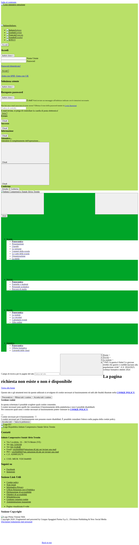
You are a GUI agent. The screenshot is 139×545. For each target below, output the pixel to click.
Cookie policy (13, 482)
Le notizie (107, 360)
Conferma (14, 189)
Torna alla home (8, 388)
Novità (106, 357)
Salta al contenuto (8, 2)
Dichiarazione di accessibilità (19, 492)
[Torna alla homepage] (69, 191)
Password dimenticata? (11, 66)
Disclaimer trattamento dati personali (16, 522)
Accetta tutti (42, 397)
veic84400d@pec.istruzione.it (35, 452)
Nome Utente (32, 58)
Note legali (11, 485)
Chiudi (4, 121)
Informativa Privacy (15, 487)
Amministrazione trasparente (19, 502)
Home (105, 355)
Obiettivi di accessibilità (17, 494)
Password (31, 61)
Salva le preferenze (22, 422)
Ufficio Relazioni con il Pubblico (21, 490)
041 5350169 (16, 444)
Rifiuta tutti (23, 397)
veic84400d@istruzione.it (34, 449)
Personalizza (7, 397)
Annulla (5, 189)
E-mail (29, 100)
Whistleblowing (13, 497)
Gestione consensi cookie (17, 499)
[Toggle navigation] (22, 203)
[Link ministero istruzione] (13, 5)
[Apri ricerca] (116, 203)
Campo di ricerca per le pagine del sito (17, 374)
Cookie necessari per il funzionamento (17, 417)
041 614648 (15, 447)
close (4, 216)
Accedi (5, 45)
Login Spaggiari (71, 106)
